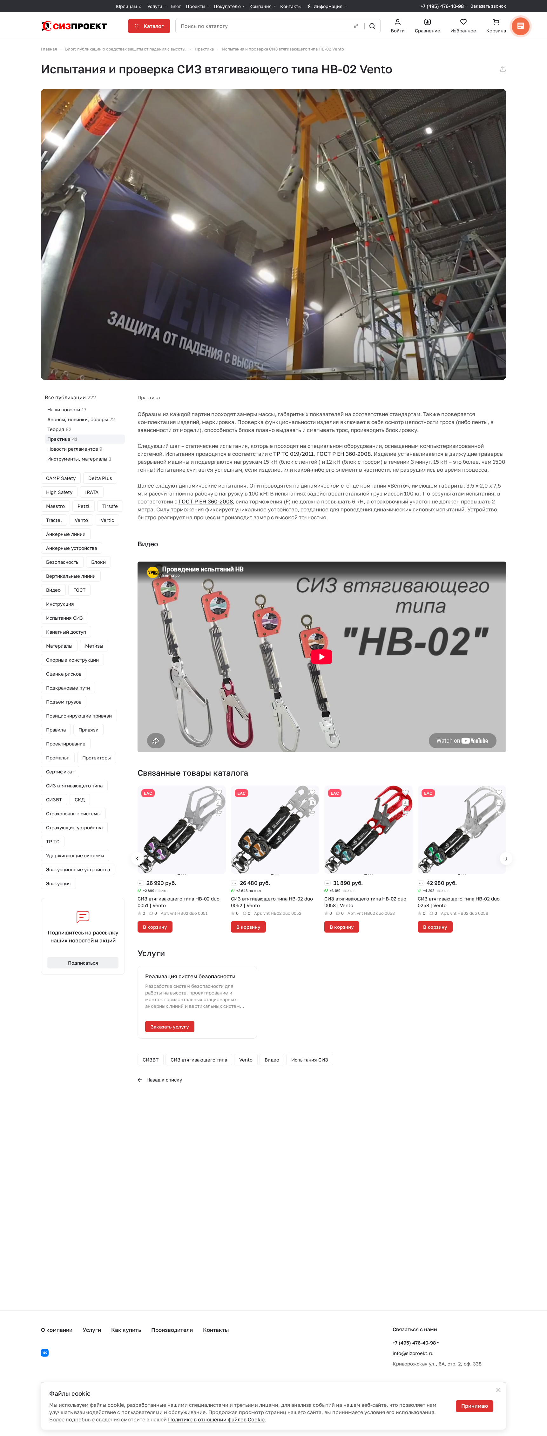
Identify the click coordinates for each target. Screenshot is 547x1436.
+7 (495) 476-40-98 (442, 6)
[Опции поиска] (356, 26)
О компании (56, 1329)
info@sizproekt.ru (413, 1353)
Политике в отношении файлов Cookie (216, 1419)
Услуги (92, 1329)
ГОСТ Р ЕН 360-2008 (343, 453)
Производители (172, 1329)
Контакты (216, 1329)
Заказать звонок (488, 6)
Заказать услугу (170, 1026)
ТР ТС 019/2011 (293, 453)
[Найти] (372, 26)
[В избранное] (219, 792)
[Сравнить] (219, 802)
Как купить (126, 1329)
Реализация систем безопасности (190, 976)
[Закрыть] (498, 1390)
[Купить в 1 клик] (219, 813)
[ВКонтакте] (45, 1353)
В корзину (155, 927)
